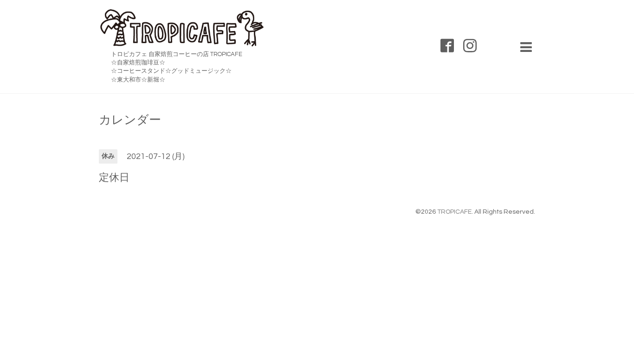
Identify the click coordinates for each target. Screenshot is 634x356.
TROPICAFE (454, 212)
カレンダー (130, 120)
